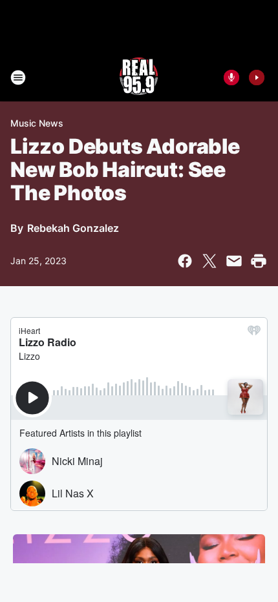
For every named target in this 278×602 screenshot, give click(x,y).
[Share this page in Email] (234, 261)
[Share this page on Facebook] (185, 261)
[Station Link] (139, 77)
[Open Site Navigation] (18, 77)
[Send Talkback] (231, 77)
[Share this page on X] (209, 261)
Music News (36, 123)
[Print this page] (259, 261)
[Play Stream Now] (256, 77)
